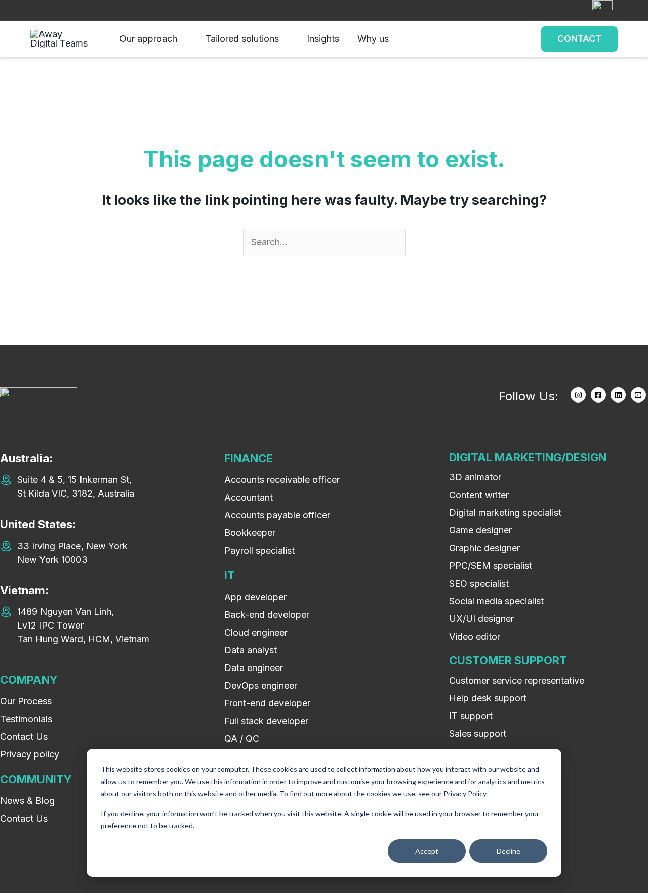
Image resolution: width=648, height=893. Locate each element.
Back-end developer (266, 614)
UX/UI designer (481, 618)
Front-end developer (267, 703)
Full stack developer (266, 721)
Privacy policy (29, 754)
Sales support (477, 733)
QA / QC (241, 738)
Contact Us (24, 736)
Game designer (480, 530)
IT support (471, 715)
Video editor (474, 636)
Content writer (479, 494)
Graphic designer (484, 548)
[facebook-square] (600, 395)
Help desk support (487, 698)
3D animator (475, 477)
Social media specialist (496, 601)
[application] (182, 39)
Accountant (248, 497)
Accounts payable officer (277, 515)
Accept (426, 850)
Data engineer (253, 667)
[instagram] (579, 395)
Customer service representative (516, 680)
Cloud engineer (256, 632)
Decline (508, 850)
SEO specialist (479, 583)
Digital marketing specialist (505, 512)
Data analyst (250, 650)
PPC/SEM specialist (490, 565)
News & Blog (27, 800)
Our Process (26, 701)
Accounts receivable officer (282, 479)
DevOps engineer (260, 685)
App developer (255, 597)
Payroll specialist (259, 550)
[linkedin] (619, 395)
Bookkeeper (249, 532)
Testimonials (26, 718)
